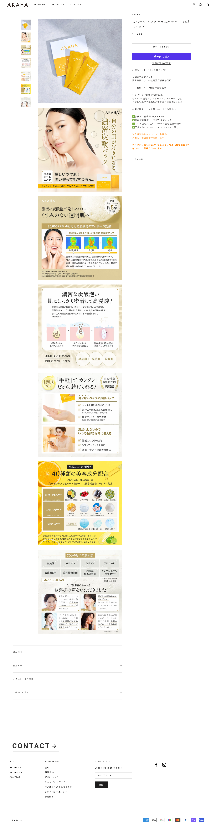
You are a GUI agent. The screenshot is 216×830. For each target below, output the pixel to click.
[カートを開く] (207, 4)
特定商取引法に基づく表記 (58, 787)
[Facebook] (156, 765)
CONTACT (76, 4)
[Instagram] (164, 765)
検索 (47, 767)
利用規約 (49, 772)
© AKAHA (17, 820)
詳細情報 (139, 159)
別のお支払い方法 (161, 63)
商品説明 (17, 652)
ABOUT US (39, 4)
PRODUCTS (58, 4)
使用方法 (17, 665)
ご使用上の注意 (21, 692)
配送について (51, 777)
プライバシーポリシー (56, 792)
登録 (101, 785)
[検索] (200, 4)
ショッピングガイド (55, 782)
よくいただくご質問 (23, 679)
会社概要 (49, 796)
